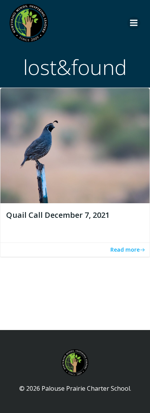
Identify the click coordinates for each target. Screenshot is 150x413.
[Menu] (133, 23)
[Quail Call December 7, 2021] (75, 145)
